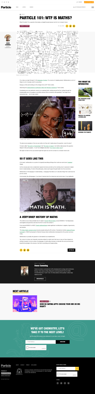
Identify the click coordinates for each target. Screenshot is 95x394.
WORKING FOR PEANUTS (84, 132)
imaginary (70, 162)
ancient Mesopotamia (50, 221)
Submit (77, 368)
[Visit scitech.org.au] (89, 2)
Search (31, 7)
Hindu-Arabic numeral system (29, 230)
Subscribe (62, 342)
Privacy (27, 365)
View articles (40, 278)
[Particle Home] (6, 7)
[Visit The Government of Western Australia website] (19, 371)
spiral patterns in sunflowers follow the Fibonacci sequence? (42, 87)
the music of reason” (49, 146)
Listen (24, 7)
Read (17, 7)
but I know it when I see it (56, 148)
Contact (22, 365)
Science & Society (24, 26)
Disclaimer (34, 365)
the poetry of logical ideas (34, 146)
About (17, 365)
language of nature (42, 80)
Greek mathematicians (41, 225)
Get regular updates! (80, 7)
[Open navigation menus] (93, 7)
